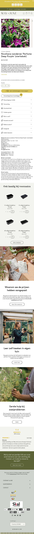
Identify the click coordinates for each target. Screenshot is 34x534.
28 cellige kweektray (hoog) (9, 231)
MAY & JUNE (19, 529)
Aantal (3, 82)
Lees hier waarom (17, 304)
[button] (23, 13)
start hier (17, 362)
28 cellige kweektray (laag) (24, 231)
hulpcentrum (13, 474)
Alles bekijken (17, 242)
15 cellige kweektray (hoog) (9, 206)
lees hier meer (17, 465)
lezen (17, 422)
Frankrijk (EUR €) (16, 524)
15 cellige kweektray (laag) (24, 206)
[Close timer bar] (33, 0)
